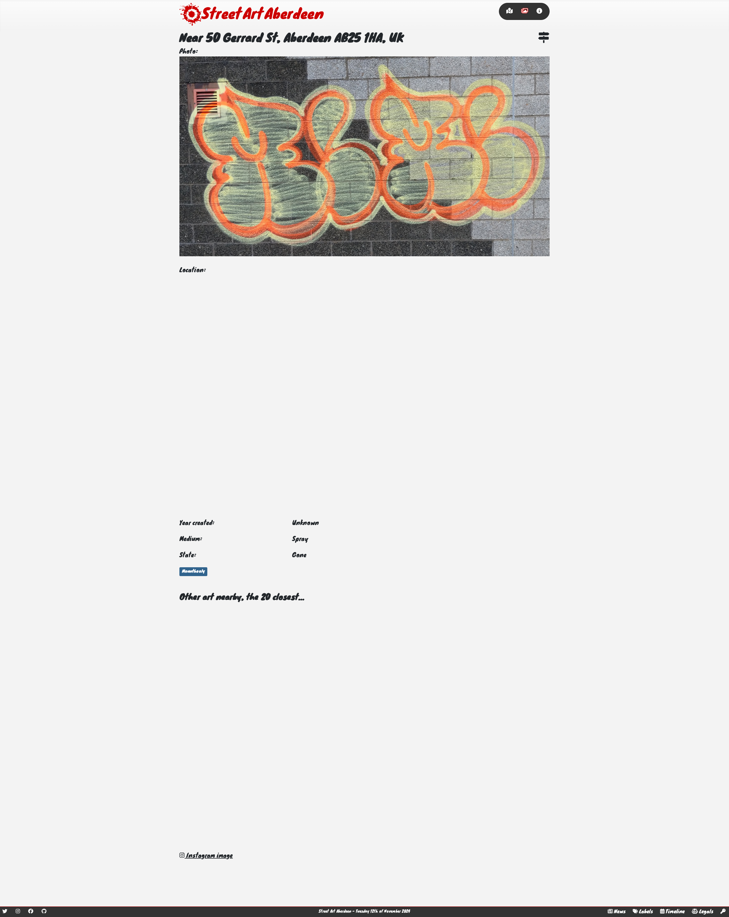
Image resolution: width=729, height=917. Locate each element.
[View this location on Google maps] (544, 39)
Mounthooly (193, 571)
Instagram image (209, 856)
